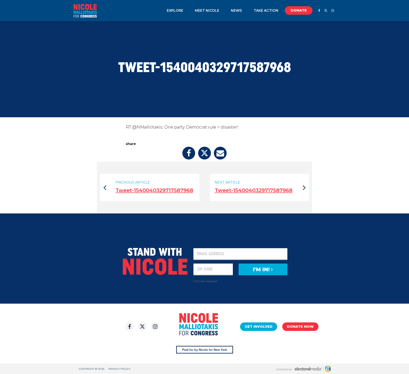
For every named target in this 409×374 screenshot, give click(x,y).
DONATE (299, 10)
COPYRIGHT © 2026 (91, 368)
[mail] (220, 153)
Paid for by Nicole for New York (204, 349)
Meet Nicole (207, 11)
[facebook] (319, 11)
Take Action (266, 11)
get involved (258, 327)
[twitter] (325, 11)
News (236, 11)
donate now (300, 327)
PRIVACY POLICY (119, 368)
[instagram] (332, 11)
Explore (175, 11)
